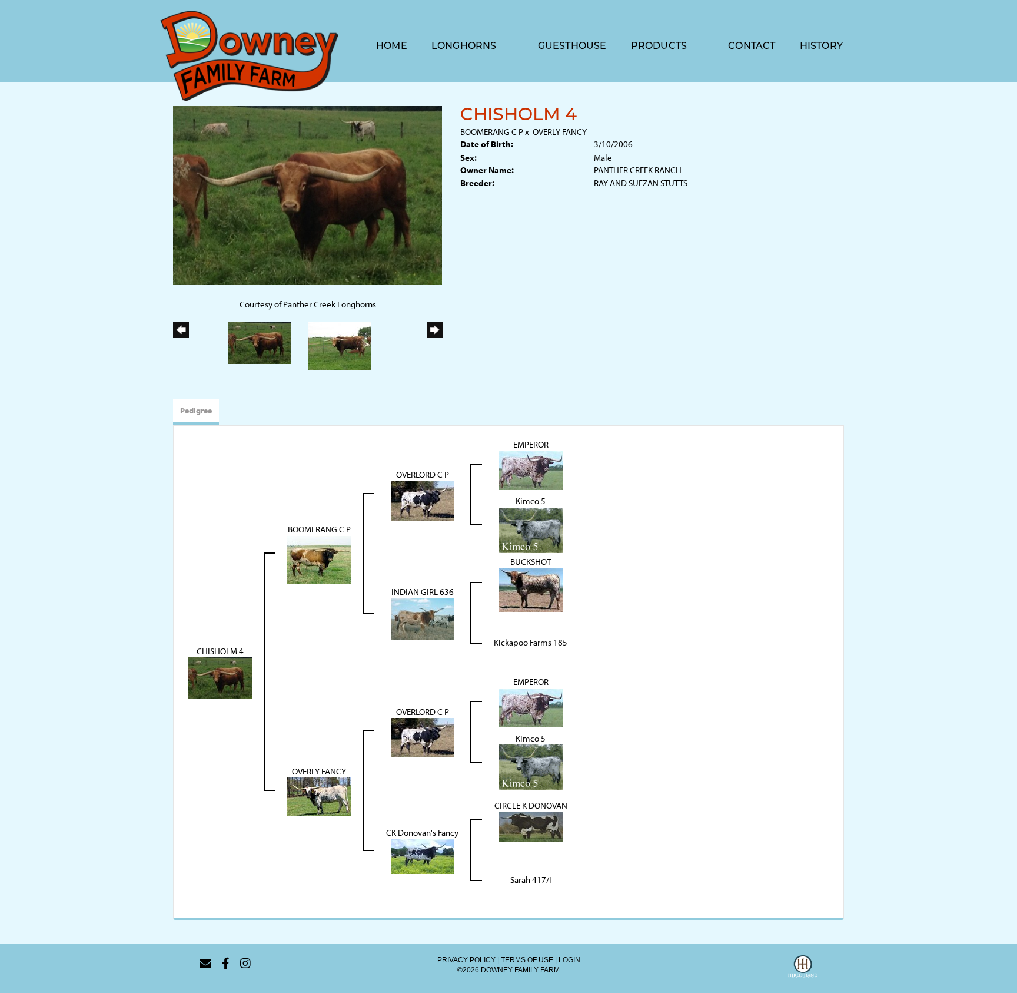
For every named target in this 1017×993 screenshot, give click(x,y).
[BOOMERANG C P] (319, 558)
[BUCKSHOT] (531, 588)
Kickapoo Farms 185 (530, 642)
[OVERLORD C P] (422, 499)
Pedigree (196, 410)
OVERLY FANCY (560, 131)
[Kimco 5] (531, 529)
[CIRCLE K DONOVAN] (531, 826)
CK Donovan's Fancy (422, 832)
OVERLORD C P (422, 474)
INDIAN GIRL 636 (422, 591)
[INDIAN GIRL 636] (422, 618)
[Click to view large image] (307, 194)
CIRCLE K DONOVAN (530, 805)
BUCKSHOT (530, 561)
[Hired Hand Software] (802, 968)
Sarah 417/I (530, 879)
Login (569, 960)
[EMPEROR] (531, 469)
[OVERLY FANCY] (319, 796)
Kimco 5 (531, 501)
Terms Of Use (527, 960)
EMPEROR (531, 444)
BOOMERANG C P (491, 131)
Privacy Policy (466, 960)
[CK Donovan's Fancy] (422, 855)
